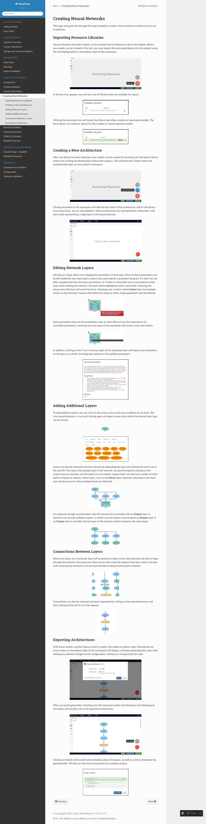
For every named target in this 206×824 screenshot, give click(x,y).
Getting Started (10, 27)
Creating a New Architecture (18, 105)
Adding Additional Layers (16, 114)
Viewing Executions (12, 132)
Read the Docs (108, 818)
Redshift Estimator (12, 141)
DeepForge (23, 4)
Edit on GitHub (149, 6)
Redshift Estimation (12, 156)
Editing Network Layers (16, 109)
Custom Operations (12, 47)
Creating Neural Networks (15, 96)
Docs (56, 6)
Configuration (9, 172)
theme (83, 818)
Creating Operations (12, 91)
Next (151, 801)
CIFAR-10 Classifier (12, 136)
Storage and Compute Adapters (18, 51)
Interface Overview (12, 42)
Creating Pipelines (11, 87)
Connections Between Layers (18, 118)
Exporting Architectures (16, 123)
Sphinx (67, 818)
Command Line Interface (14, 167)
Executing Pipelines (12, 127)
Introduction (9, 82)
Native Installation (12, 71)
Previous (62, 801)
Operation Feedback (12, 176)
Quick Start (8, 31)
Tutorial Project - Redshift (15, 152)
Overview (7, 67)
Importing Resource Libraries (18, 101)
